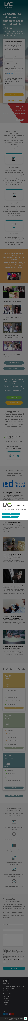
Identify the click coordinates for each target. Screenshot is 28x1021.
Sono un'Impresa (10, 516)
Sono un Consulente (11, 514)
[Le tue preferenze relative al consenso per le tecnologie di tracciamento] (25, 1018)
